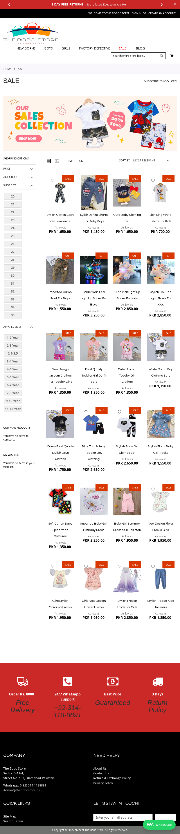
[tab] (81, 48)
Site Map (9, 816)
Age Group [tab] (10, 177)
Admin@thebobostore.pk (21, 790)
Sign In (137, 13)
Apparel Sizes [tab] (12, 326)
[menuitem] (26, 48)
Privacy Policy (103, 783)
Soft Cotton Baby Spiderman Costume (60, 530)
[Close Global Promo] (175, 4)
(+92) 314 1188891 (33, 785)
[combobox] (138, 55)
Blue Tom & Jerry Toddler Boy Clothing (94, 453)
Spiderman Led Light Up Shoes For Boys (94, 298)
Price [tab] (6, 168)
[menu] (80, 48)
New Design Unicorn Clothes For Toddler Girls (60, 375)
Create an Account (162, 13)
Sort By (124, 160)
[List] (56, 160)
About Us (100, 768)
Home (7, 69)
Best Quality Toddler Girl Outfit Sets (93, 375)
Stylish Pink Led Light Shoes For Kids (160, 298)
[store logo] (30, 33)
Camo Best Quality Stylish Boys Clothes (60, 453)
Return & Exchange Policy (112, 778)
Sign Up (165, 817)
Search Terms (13, 821)
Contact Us (101, 773)
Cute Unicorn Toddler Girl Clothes (127, 375)
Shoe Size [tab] (9, 185)
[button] (53, 180)
